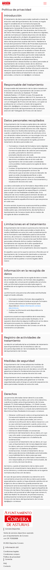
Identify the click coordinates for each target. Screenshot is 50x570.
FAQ (5, 563)
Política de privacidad (11, 557)
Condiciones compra (11, 554)
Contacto (7, 566)
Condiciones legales (11, 551)
